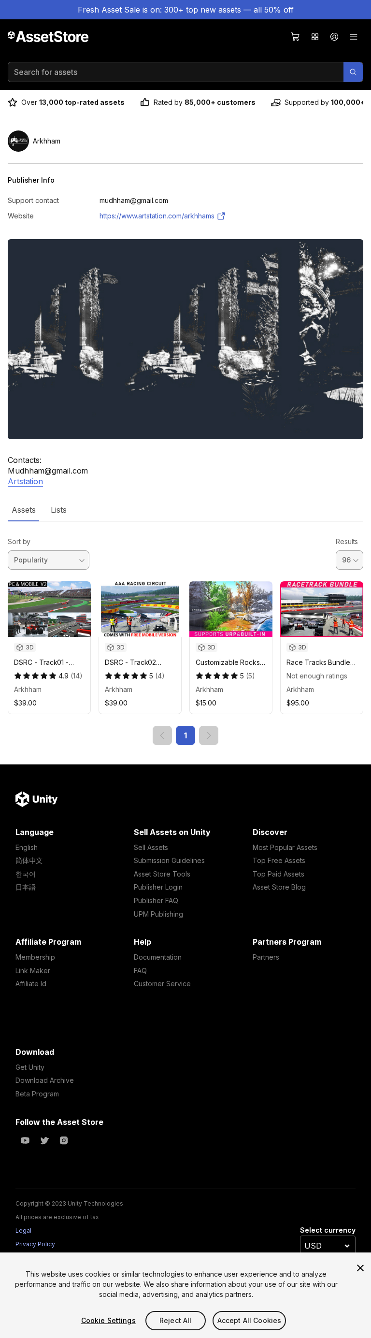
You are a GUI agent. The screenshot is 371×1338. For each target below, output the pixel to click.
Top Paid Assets (278, 874)
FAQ (140, 970)
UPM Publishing (158, 914)
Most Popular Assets (285, 847)
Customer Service (162, 983)
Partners (266, 957)
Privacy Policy (35, 1244)
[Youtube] (25, 1140)
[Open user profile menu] (334, 36)
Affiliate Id (30, 983)
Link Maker (32, 970)
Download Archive (44, 1080)
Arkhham (28, 689)
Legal (23, 1230)
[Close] (360, 1268)
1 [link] (185, 735)
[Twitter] (44, 1140)
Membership (35, 957)
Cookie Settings (108, 1320)
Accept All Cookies (249, 1320)
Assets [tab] (23, 510)
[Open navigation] (353, 36)
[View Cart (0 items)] (295, 36)
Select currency (328, 1230)
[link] (162, 735)
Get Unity (29, 1067)
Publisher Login (158, 887)
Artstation (25, 481)
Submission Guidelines (169, 860)
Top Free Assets (279, 860)
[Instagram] (63, 1140)
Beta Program (37, 1094)
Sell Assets (151, 847)
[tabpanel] (185, 633)
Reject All (175, 1320)
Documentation (158, 957)
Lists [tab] (59, 510)
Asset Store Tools (162, 874)
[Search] (353, 72)
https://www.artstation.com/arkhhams (157, 216)
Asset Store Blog (279, 887)
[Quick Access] (315, 36)
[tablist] (185, 509)
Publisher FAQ (156, 900)
